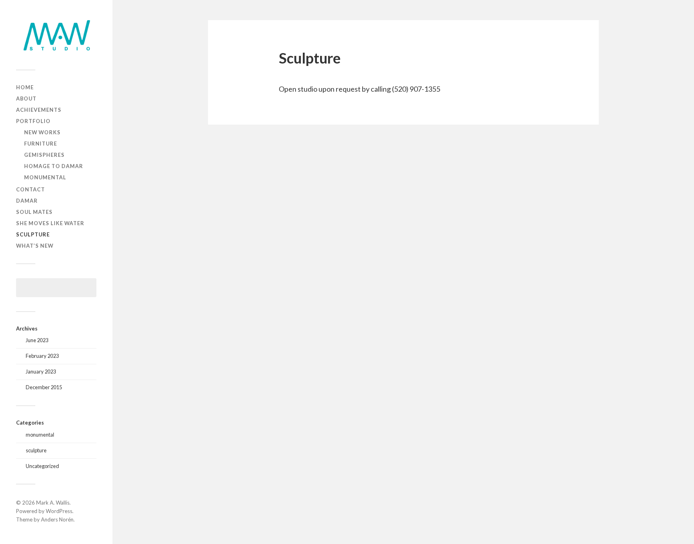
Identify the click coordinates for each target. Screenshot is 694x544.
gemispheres (44, 155)
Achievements (38, 110)
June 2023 (37, 340)
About (26, 98)
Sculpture (33, 234)
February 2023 (42, 356)
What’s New (34, 245)
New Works (42, 132)
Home (25, 87)
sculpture (36, 450)
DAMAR (27, 200)
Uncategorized (42, 466)
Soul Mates (34, 212)
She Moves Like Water (50, 223)
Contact (30, 189)
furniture (40, 143)
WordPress (59, 511)
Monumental (45, 177)
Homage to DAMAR (53, 166)
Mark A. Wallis (52, 502)
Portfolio (33, 121)
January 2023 (41, 371)
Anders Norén (57, 519)
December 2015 (44, 387)
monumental (40, 434)
